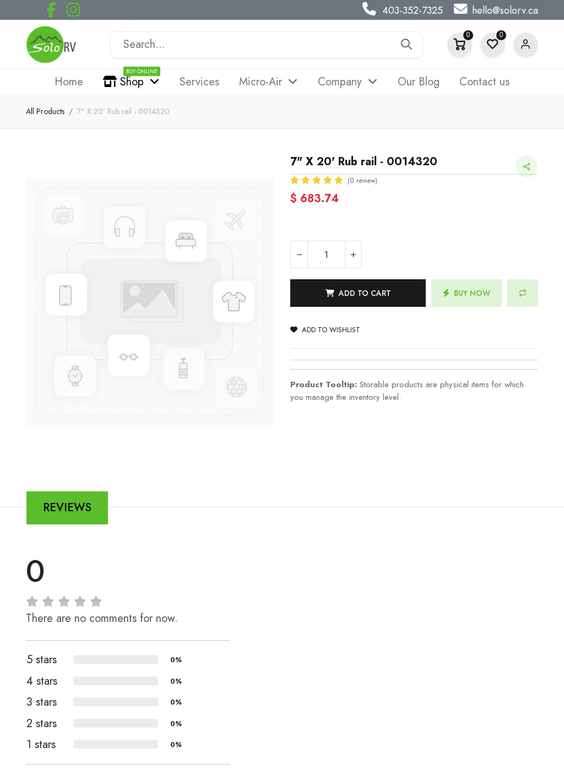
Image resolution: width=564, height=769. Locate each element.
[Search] (406, 45)
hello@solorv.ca (505, 10)
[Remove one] (299, 254)
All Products (45, 111)
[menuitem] (69, 82)
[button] (358, 293)
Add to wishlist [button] (331, 329)
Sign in (525, 45)
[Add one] (353, 254)
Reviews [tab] (67, 508)
